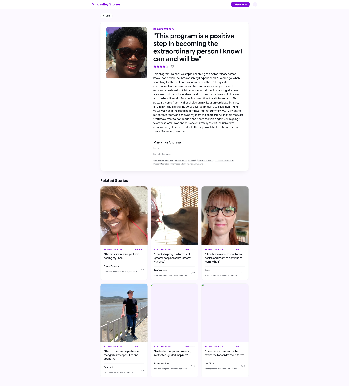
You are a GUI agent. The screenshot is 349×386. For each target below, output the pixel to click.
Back (108, 16)
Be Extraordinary (163, 28)
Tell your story (240, 4)
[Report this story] (180, 66)
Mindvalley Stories (106, 4)
